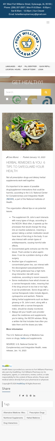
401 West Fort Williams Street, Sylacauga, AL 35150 (27, 3)
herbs (23, 338)
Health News (16, 98)
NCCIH (10, 199)
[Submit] (46, 92)
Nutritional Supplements (13, 417)
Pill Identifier (31, 66)
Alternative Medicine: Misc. (15, 412)
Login (40, 69)
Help (20, 66)
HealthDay (21, 383)
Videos (32, 98)
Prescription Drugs (37, 412)
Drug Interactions (10, 423)
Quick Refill (44, 66)
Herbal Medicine (33, 417)
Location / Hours (13, 69)
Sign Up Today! (29, 69)
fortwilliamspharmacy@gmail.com (30, 14)
